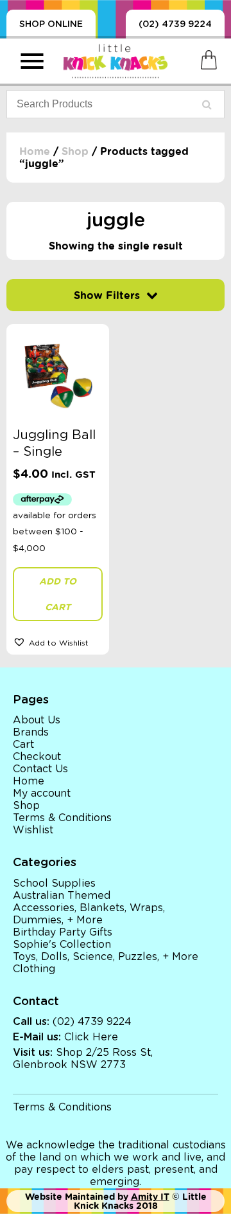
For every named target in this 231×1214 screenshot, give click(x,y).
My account (42, 793)
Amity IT (150, 1196)
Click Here (91, 1037)
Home (34, 151)
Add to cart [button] (57, 594)
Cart (23, 744)
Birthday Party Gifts (62, 932)
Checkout (37, 757)
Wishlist (33, 830)
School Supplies (54, 883)
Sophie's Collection (62, 944)
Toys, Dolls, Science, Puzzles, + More (105, 957)
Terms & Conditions (62, 818)
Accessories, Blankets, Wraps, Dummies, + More (89, 914)
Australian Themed (61, 896)
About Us (36, 720)
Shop (75, 151)
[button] (58, 641)
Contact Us (40, 769)
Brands (31, 732)
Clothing (34, 969)
